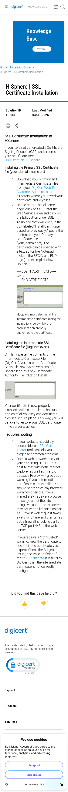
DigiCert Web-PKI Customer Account (37, 189)
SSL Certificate (33, 558)
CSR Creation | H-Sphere (22, 160)
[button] (23, 666)
